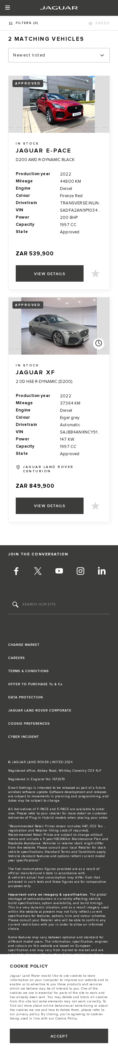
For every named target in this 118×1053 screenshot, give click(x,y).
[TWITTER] (38, 572)
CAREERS (16, 658)
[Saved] (95, 273)
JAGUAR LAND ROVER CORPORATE (39, 711)
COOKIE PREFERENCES (29, 724)
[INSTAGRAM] (80, 572)
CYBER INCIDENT (23, 737)
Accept (59, 1036)
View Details (49, 273)
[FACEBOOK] (16, 572)
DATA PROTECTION (25, 697)
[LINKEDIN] (101, 572)
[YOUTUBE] (59, 572)
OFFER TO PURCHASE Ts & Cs (35, 684)
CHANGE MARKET (24, 645)
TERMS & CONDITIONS (28, 671)
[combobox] (59, 55)
